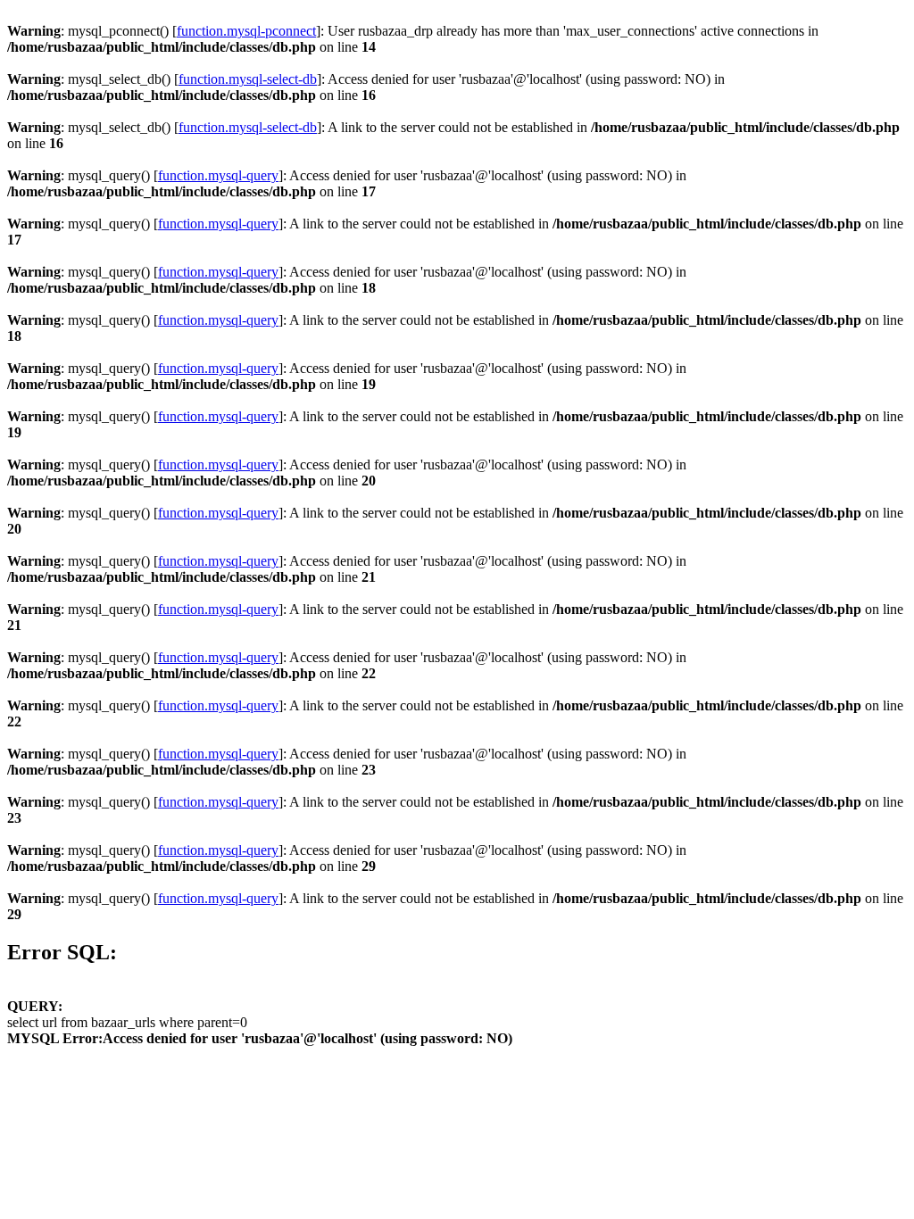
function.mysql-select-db (248, 79)
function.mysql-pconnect (246, 30)
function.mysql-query (218, 175)
